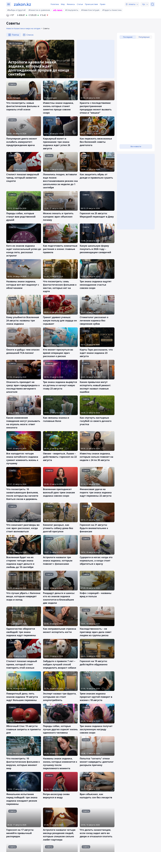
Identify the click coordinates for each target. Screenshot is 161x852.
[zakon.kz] (22, 4)
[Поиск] (152, 4)
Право (102, 4)
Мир (63, 4)
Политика (55, 4)
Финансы (71, 4)
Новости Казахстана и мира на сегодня (23, 28)
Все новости (136, 146)
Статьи (80, 4)
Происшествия (91, 4)
